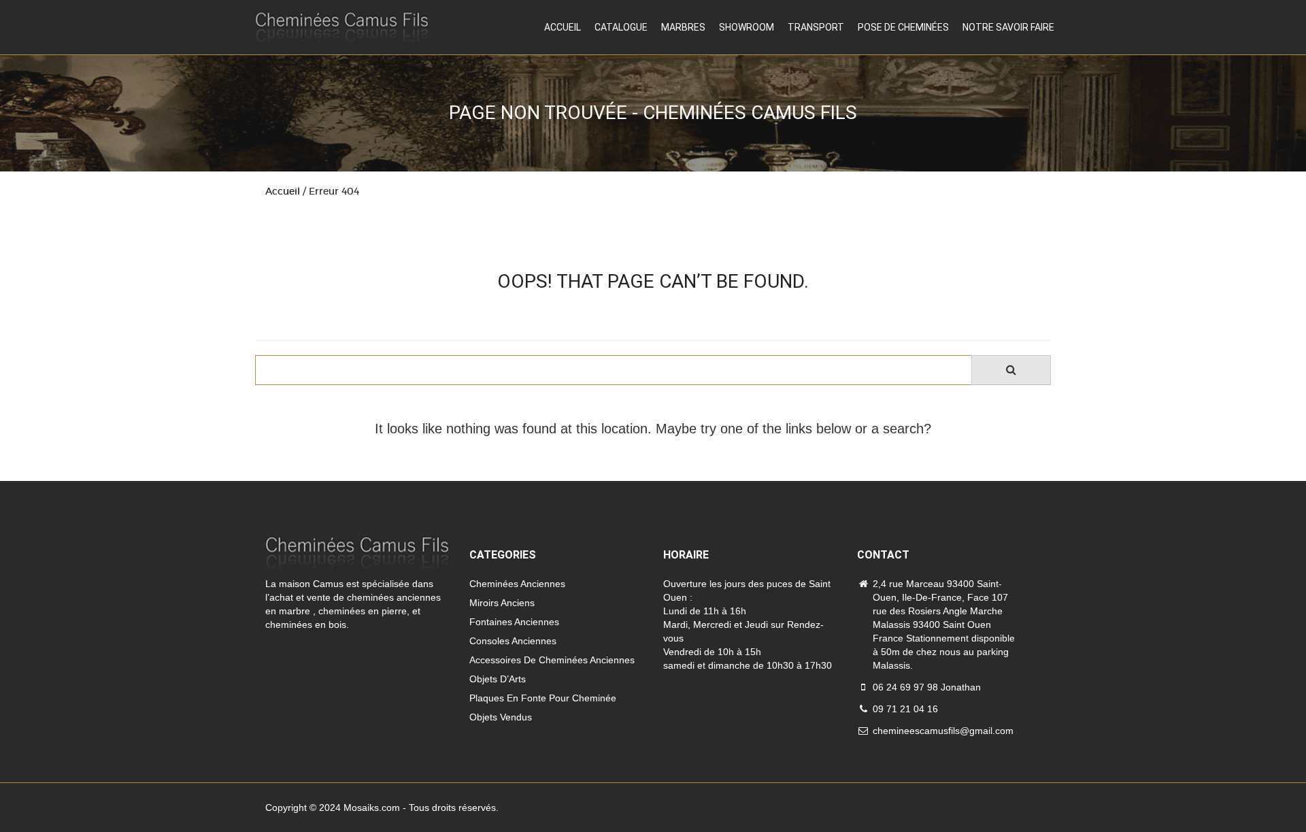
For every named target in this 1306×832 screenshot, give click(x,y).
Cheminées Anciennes (517, 583)
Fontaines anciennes (514, 621)
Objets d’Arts (497, 678)
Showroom (746, 27)
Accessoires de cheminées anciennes (552, 659)
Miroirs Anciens (502, 602)
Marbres (683, 27)
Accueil (562, 27)
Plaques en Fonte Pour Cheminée (542, 698)
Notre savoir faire (1008, 27)
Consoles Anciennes (512, 640)
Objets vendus (500, 717)
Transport (816, 27)
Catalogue (621, 27)
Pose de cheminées (903, 27)
